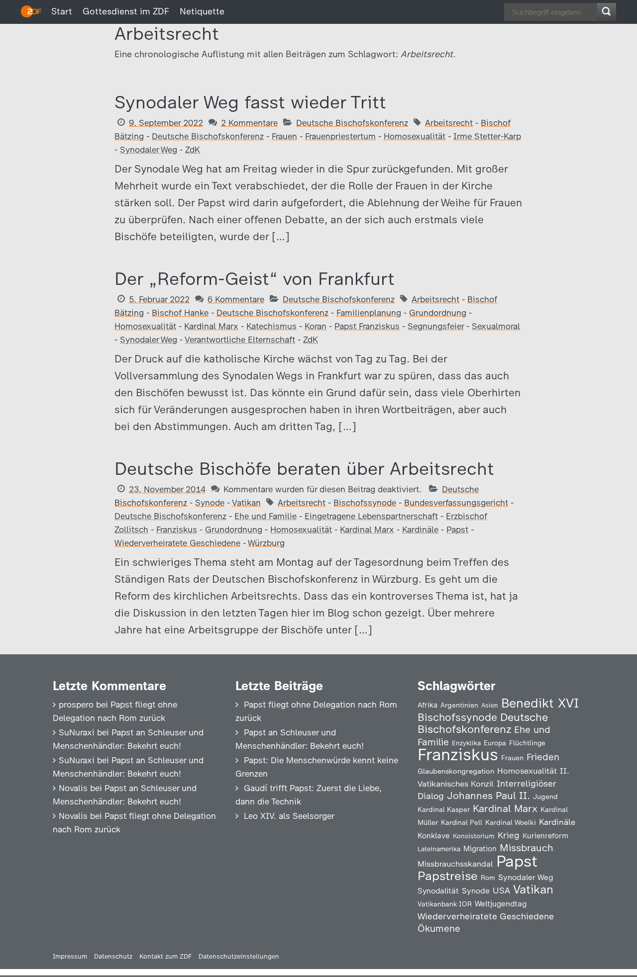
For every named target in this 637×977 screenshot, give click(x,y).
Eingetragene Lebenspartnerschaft (371, 516)
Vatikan (246, 503)
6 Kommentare (236, 299)
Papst (457, 529)
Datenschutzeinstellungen (239, 956)
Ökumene (439, 928)
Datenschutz (113, 956)
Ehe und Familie (265, 516)
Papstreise (448, 876)
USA (501, 890)
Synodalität (438, 890)
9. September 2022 (166, 123)
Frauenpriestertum (340, 136)
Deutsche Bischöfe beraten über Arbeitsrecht (304, 468)
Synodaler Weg (148, 150)
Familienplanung (368, 313)
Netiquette (202, 11)
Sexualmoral (496, 326)
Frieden (543, 757)
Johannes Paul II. (488, 795)
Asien (489, 705)
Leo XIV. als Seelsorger (289, 816)
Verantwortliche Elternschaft (240, 340)
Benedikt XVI (540, 703)
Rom (488, 878)
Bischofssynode (364, 503)
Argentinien (459, 705)
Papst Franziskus (367, 326)
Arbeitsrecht (449, 123)
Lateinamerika (439, 849)
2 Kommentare (249, 123)
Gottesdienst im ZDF (126, 11)
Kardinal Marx (211, 326)
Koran (315, 326)
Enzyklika (466, 743)
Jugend (545, 796)
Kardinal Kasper (444, 809)
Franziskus (176, 529)
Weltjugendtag (501, 903)
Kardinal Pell (461, 822)
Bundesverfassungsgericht (456, 503)
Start (61, 11)
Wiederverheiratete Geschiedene (177, 543)
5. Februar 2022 (159, 299)
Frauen (284, 136)
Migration (480, 848)
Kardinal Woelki (510, 822)
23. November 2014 (167, 489)
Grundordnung (437, 313)
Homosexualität (414, 136)
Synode (209, 503)
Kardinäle (420, 529)
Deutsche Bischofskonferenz (352, 123)
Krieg (509, 835)
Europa (495, 743)
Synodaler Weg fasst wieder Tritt (250, 102)
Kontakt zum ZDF (165, 956)
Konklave (434, 835)
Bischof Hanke (180, 313)
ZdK (192, 150)
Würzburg (266, 543)
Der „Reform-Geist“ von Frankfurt (254, 278)
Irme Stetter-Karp (487, 136)
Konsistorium (474, 836)
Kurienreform (545, 835)
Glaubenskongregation (456, 771)
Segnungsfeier (436, 326)
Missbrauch (526, 848)
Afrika (427, 705)
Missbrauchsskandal (455, 864)
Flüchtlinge (527, 743)
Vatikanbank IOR (445, 904)
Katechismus (271, 326)
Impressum (70, 956)
